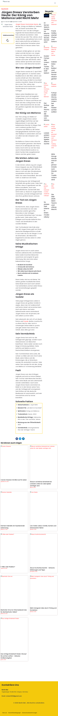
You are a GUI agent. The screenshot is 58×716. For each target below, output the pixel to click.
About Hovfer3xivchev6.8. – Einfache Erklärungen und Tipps (42, 569)
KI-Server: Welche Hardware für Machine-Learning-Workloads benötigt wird (48, 32)
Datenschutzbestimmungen (29, 712)
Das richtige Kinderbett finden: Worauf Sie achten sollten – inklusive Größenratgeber (13, 656)
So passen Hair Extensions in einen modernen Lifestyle (48, 209)
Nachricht (4, 9)
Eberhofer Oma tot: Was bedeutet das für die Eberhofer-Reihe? (14, 611)
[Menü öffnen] (55, 3)
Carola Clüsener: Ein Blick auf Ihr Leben (14, 480)
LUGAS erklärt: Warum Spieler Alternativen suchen (49, 138)
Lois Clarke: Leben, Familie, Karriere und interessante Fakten (43, 527)
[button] (17, 438)
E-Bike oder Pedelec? (8, 567)
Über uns (4, 712)
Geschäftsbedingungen (14, 712)
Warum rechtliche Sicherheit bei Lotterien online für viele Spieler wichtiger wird (41, 484)
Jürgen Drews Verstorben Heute (27, 24)
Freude (26, 321)
